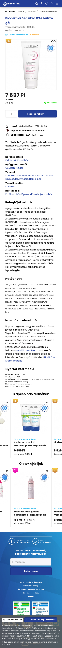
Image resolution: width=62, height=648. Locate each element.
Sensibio (10, 186)
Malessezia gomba (42, 175)
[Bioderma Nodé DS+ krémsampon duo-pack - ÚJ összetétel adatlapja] (31, 428)
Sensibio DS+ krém (26, 350)
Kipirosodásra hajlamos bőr (36, 194)
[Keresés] (36, 3)
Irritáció (23, 179)
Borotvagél (16, 168)
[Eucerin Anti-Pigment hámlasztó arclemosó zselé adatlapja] (31, 498)
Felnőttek (10, 160)
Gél (7, 168)
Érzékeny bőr (12, 194)
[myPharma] (14, 3)
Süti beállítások (14, 619)
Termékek (31, 11)
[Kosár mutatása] (52, 3)
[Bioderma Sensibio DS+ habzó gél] (31, 64)
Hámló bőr (35, 179)
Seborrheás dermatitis (18, 175)
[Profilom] (41, 3)
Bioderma (19, 30)
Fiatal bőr (22, 160)
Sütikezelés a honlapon (14, 642)
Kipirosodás (11, 179)
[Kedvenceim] (47, 3)
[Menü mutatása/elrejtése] (58, 3)
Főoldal (21, 11)
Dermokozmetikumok (48, 11)
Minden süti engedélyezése (42, 619)
